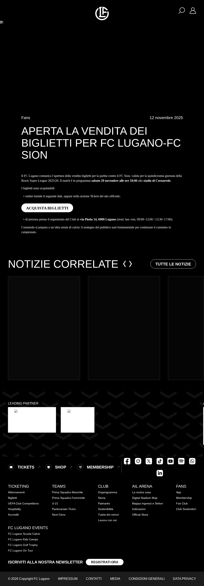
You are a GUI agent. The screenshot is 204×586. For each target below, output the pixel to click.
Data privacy (184, 578)
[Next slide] (130, 264)
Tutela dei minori (108, 514)
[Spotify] (181, 461)
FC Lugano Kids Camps (23, 539)
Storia (101, 497)
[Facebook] (127, 461)
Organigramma (107, 492)
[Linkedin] (160, 473)
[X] (149, 461)
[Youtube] (170, 461)
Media (115, 578)
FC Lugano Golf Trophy (23, 545)
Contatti (94, 578)
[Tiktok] (160, 461)
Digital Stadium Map (144, 497)
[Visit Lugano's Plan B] (32, 419)
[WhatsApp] (192, 461)
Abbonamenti (16, 492)
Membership (184, 497)
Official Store (140, 514)
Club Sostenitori (186, 509)
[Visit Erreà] (77, 419)
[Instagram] (138, 461)
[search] (181, 10)
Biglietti (12, 497)
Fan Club (182, 503)
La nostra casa (141, 492)
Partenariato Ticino (64, 509)
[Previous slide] (124, 264)
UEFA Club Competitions (23, 503)
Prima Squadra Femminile (68, 497)
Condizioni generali (147, 578)
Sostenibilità (105, 509)
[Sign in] (193, 10)
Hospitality (14, 509)
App (178, 492)
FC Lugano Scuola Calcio (24, 533)
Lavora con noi (107, 520)
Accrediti (13, 514)
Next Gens (58, 514)
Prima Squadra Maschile (67, 492)
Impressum (67, 578)
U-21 (55, 503)
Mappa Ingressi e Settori (147, 503)
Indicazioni (138, 509)
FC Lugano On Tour (20, 550)
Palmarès (104, 503)
